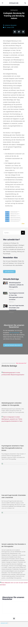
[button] (14, 31)
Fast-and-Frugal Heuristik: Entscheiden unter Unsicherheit (16, 308)
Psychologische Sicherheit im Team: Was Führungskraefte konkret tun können (13, 448)
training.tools (14, 10)
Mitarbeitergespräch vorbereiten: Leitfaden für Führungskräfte (16, 285)
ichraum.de (13, 3)
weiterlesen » (11, 289)
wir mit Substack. (14, 332)
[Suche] (23, 233)
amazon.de (4, 623)
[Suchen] (25, 3)
